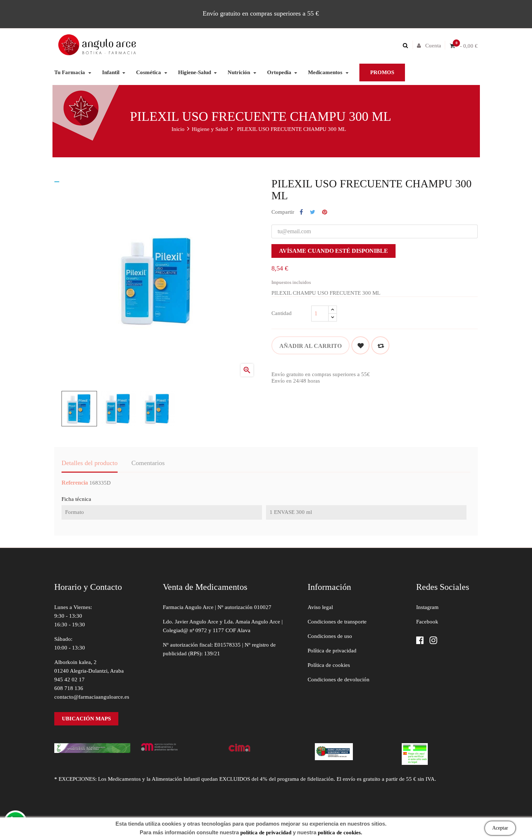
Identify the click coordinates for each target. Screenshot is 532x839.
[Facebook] (420, 641)
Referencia (75, 483)
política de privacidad (265, 832)
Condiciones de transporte (337, 622)
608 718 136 (68, 688)
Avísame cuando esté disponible (333, 251)
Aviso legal (320, 607)
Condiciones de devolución (339, 679)
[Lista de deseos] (360, 345)
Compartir (301, 212)
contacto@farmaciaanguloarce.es (91, 697)
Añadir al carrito (310, 346)
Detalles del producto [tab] (90, 463)
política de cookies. (340, 832)
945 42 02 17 (69, 679)
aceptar (500, 828)
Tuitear (312, 212)
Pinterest (324, 212)
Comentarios (148, 463)
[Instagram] (433, 641)
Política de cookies (329, 665)
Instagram (427, 607)
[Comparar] (380, 345)
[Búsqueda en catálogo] (407, 45)
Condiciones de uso (330, 636)
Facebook (427, 622)
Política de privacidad (332, 650)
